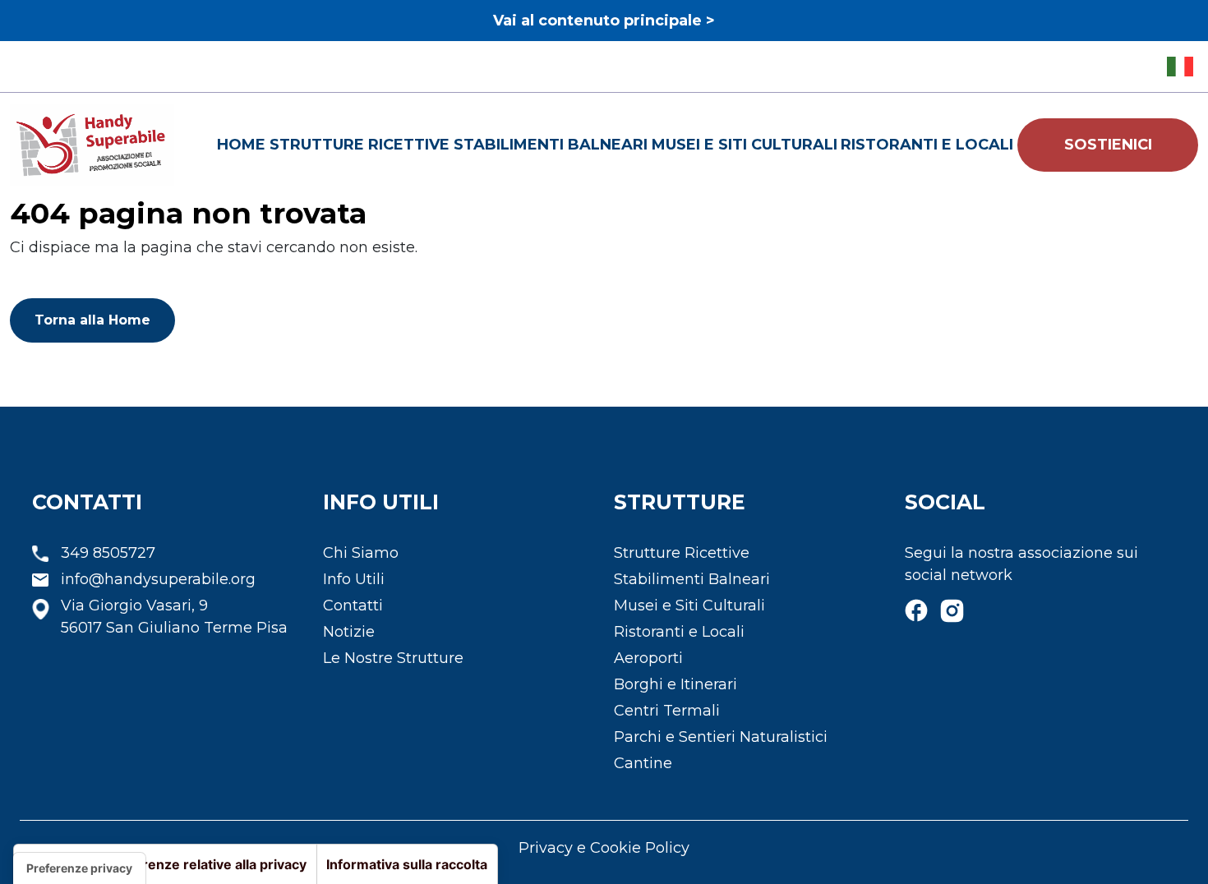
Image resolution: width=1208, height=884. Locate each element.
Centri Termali (667, 711)
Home (241, 145)
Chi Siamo (361, 553)
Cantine (643, 763)
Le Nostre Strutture (393, 658)
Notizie (349, 632)
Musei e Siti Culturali (744, 145)
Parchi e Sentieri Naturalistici (721, 737)
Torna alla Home (92, 320)
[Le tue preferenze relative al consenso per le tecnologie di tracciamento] (79, 868)
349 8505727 (108, 553)
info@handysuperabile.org (158, 579)
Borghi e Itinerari (675, 684)
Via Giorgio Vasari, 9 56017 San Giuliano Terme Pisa (174, 616)
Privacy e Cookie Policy (604, 848)
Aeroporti (648, 658)
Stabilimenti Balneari (551, 145)
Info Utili (354, 579)
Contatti (353, 605)
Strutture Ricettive (360, 145)
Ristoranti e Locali (927, 145)
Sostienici (1108, 145)
